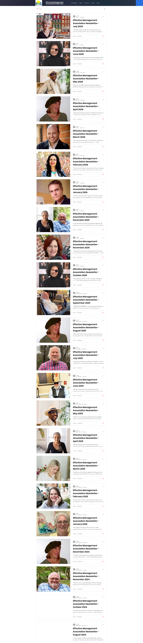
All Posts (39, 9)
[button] (104, 9)
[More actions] (103, 16)
